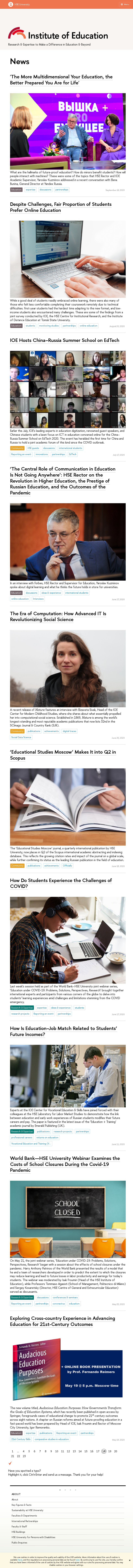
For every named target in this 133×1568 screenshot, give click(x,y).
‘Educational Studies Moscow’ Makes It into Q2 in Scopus (63, 754)
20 (115, 1451)
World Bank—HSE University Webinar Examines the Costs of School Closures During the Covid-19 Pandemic (65, 1164)
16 (91, 1451)
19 (109, 1451)
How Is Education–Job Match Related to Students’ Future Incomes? (63, 1031)
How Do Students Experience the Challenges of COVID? (61, 883)
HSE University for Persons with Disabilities (33, 1537)
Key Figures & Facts (21, 1504)
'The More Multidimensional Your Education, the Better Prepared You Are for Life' (61, 79)
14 (80, 1451)
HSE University (22, 4)
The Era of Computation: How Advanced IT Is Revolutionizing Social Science (58, 616)
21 (12, 1456)
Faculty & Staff (19, 1526)
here (20, 1560)
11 (62, 1451)
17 (97, 1451)
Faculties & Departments (24, 1515)
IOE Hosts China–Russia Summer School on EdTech (64, 340)
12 (68, 1451)
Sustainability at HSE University (27, 1510)
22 (18, 1456)
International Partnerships (25, 1521)
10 (56, 1451)
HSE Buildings (18, 1531)
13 (74, 1451)
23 (24, 1456)
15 (86, 1451)
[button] (60, 1489)
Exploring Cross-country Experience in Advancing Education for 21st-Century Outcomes (62, 1321)
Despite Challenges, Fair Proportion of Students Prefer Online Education (61, 207)
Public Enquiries (19, 1542)
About (16, 1494)
